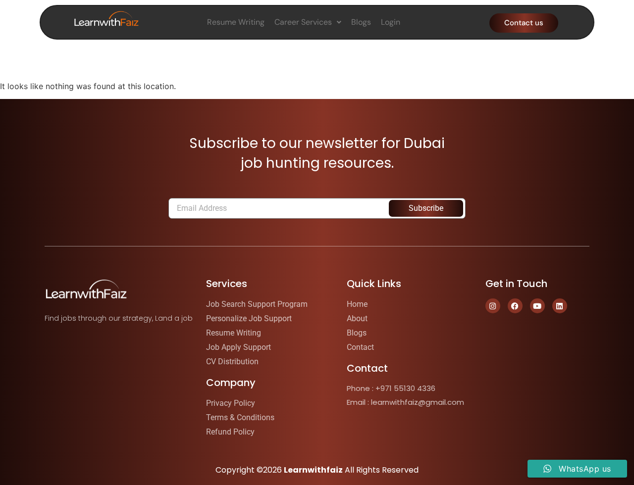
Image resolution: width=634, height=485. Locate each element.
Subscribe (426, 208)
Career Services (303, 22)
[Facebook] (515, 305)
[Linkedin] (559, 305)
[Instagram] (492, 305)
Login (390, 22)
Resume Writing (235, 22)
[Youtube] (537, 305)
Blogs (361, 22)
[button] (307, 22)
